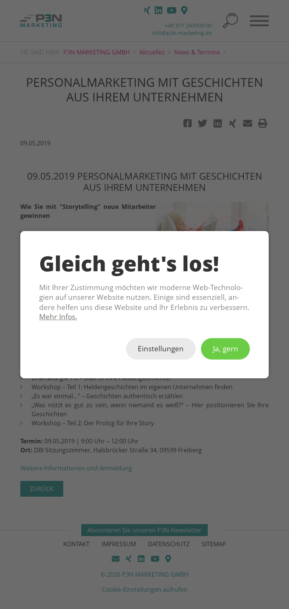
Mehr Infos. (58, 316)
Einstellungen (161, 349)
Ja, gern (225, 349)
